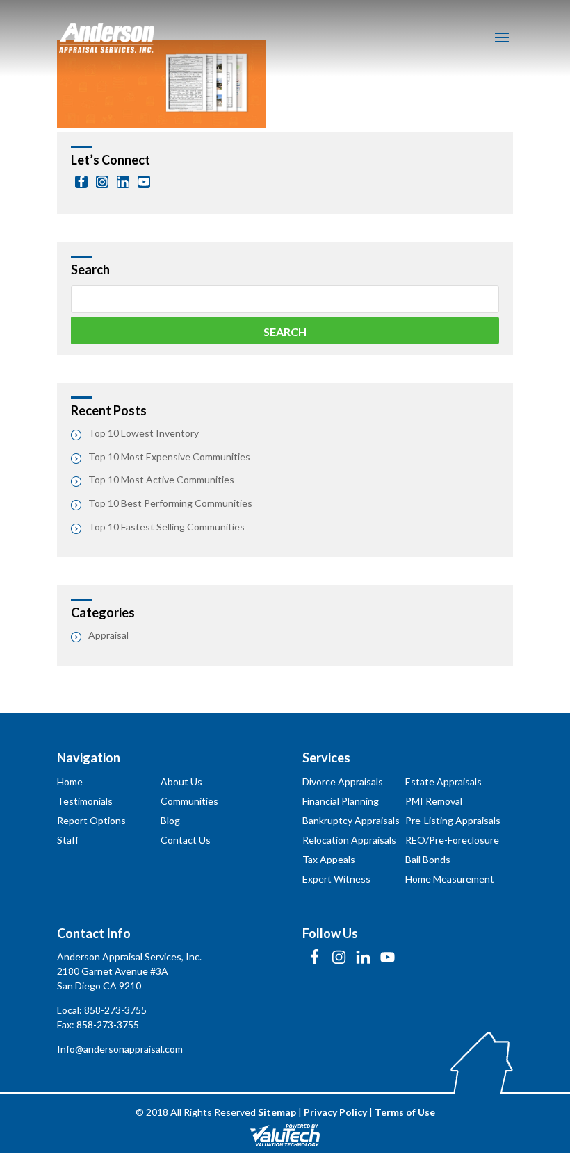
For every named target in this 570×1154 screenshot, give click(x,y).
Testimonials (85, 801)
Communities (189, 801)
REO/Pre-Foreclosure (452, 840)
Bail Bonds (427, 859)
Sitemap (277, 1112)
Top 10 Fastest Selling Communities (166, 527)
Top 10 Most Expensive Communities (169, 456)
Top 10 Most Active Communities (161, 479)
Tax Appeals (328, 859)
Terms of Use (405, 1112)
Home (70, 781)
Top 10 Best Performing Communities (170, 503)
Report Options (91, 820)
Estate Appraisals (443, 781)
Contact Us (186, 840)
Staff (68, 840)
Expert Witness (336, 879)
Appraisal (108, 635)
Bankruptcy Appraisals (351, 820)
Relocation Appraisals (349, 840)
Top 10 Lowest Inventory (143, 433)
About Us (181, 781)
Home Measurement (449, 879)
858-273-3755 (115, 1010)
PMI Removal (433, 801)
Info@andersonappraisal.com (120, 1049)
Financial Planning (340, 801)
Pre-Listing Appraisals (452, 820)
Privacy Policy (335, 1112)
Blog (170, 820)
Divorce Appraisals (342, 781)
